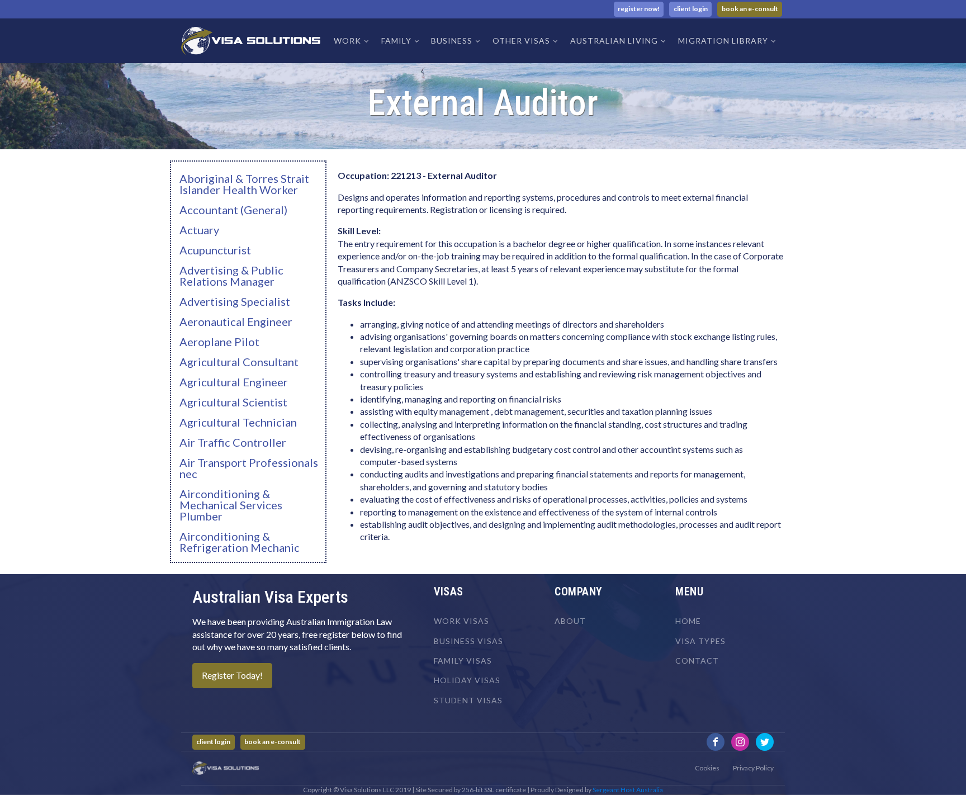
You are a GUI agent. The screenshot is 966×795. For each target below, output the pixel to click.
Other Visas (521, 40)
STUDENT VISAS (468, 700)
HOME (688, 621)
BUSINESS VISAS (468, 641)
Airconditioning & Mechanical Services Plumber (230, 505)
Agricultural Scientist (233, 402)
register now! (639, 8)
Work (347, 40)
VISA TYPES (700, 641)
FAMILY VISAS (463, 660)
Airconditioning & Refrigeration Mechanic (239, 542)
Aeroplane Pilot (219, 341)
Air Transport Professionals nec (248, 468)
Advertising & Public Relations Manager (231, 275)
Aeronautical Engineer (235, 321)
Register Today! (232, 675)
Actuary (199, 229)
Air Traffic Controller (232, 442)
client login (691, 8)
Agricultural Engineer (233, 381)
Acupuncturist (215, 249)
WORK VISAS (461, 621)
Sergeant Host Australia (628, 789)
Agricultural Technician (238, 422)
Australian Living (614, 40)
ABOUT (570, 621)
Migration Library (723, 40)
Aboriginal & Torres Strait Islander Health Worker (244, 184)
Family (396, 40)
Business (451, 40)
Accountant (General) (233, 209)
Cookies (707, 768)
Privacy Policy (753, 768)
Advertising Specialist (234, 301)
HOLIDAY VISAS (467, 680)
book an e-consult (750, 8)
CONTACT (697, 660)
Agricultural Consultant (239, 361)
